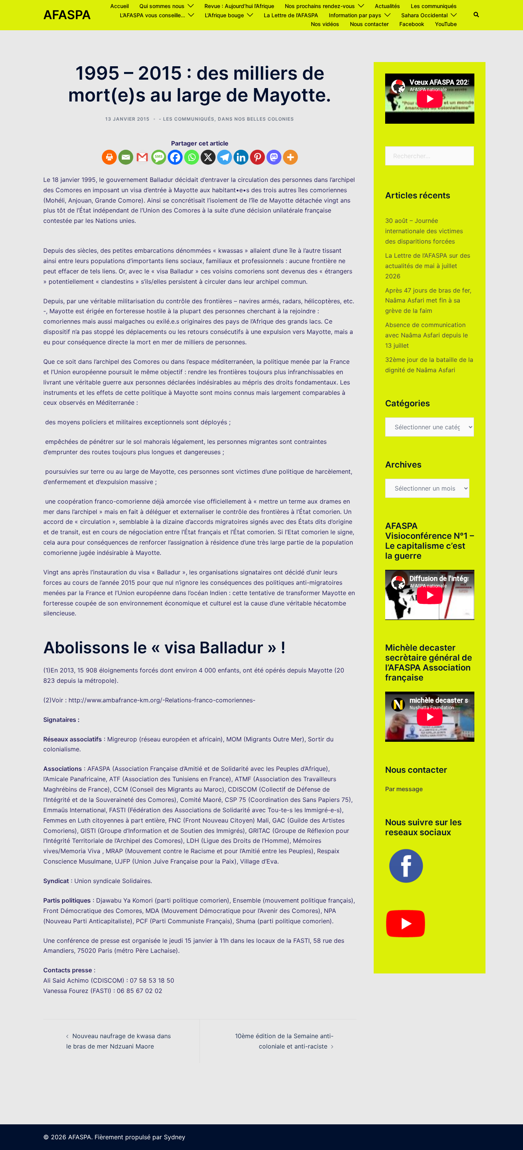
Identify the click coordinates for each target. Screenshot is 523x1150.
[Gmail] (142, 157)
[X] (208, 157)
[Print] (109, 157)
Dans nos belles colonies (256, 119)
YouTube (446, 24)
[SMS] (158, 157)
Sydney (174, 1137)
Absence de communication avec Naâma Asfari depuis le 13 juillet (426, 335)
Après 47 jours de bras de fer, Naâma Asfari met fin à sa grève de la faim (428, 300)
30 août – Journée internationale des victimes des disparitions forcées (424, 231)
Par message (404, 789)
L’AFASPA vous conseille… (152, 15)
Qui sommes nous (162, 6)
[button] (477, 15)
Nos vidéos (325, 24)
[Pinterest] (257, 157)
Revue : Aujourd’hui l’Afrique (239, 6)
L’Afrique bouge (224, 15)
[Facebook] (175, 157)
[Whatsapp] (191, 157)
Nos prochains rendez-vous (320, 6)
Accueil (119, 6)
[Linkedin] (241, 157)
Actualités (387, 6)
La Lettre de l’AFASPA (291, 15)
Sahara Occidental (424, 15)
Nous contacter (369, 24)
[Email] (125, 157)
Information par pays (355, 15)
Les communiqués (434, 6)
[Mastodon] (273, 157)
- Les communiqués (186, 119)
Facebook (411, 24)
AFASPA (67, 14)
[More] (290, 157)
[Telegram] (224, 157)
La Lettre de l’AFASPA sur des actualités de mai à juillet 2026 (427, 266)
